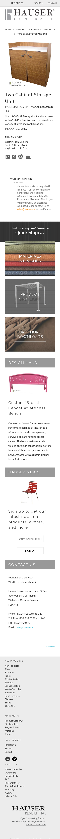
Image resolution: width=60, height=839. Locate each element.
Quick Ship (26, 232)
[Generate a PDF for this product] (20, 158)
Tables (8, 675)
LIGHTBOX (10, 745)
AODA (8, 792)
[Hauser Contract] (30, 14)
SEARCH (38, 3)
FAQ (7, 779)
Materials (9, 730)
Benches (9, 682)
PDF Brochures (12, 782)
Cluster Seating (12, 679)
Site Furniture (11, 724)
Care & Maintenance (15, 786)
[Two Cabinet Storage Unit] (30, 63)
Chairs (8, 669)
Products (49, 29)
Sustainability (11, 776)
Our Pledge (10, 772)
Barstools (9, 672)
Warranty (9, 789)
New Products (12, 665)
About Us (9, 734)
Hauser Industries (13, 769)
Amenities (10, 692)
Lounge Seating (12, 686)
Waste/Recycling (13, 689)
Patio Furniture (12, 696)
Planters (9, 699)
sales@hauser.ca (26, 209)
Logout (8, 752)
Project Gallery (12, 727)
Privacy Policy (12, 796)
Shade (8, 702)
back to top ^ (50, 647)
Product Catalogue (27, 29)
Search (8, 748)
